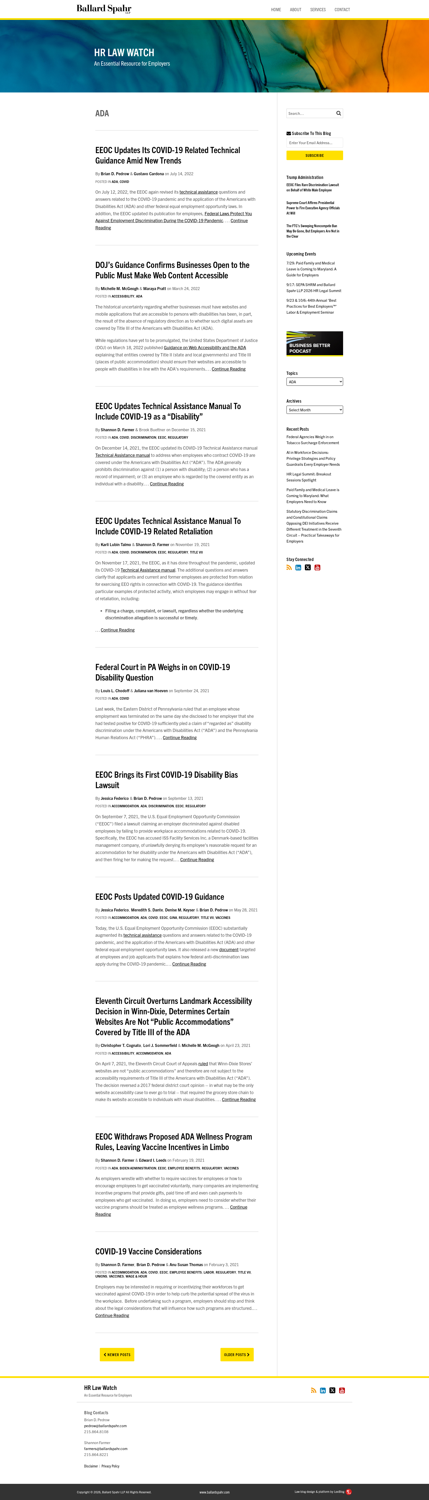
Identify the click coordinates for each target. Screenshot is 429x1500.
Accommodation (125, 806)
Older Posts (235, 1354)
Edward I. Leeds (152, 1159)
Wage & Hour (136, 1276)
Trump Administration (304, 177)
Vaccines (222, 917)
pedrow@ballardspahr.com (105, 1425)
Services (318, 9)
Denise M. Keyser (180, 909)
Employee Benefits (184, 1168)
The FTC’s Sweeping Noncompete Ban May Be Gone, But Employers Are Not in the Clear (312, 230)
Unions (101, 1276)
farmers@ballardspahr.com (105, 1448)
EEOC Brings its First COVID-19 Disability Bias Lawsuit (166, 779)
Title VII (196, 552)
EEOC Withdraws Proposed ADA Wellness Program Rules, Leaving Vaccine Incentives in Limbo (173, 1141)
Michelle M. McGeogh (120, 288)
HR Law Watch (124, 51)
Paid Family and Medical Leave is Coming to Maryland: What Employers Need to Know (312, 495)
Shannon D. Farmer (117, 429)
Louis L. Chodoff (115, 690)
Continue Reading (229, 369)
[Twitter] (308, 567)
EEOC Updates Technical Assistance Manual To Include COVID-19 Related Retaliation (168, 525)
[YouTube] (317, 567)
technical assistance (198, 192)
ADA (115, 181)
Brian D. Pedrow (115, 173)
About (295, 9)
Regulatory (178, 437)
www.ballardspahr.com (215, 1492)
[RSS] (289, 567)
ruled (203, 1063)
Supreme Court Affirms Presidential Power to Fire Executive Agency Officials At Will (313, 207)
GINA (173, 917)
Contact (342, 9)
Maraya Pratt (154, 288)
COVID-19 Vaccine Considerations (148, 1250)
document (229, 949)
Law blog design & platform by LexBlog (320, 1491)
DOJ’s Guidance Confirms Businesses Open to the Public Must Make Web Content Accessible (172, 269)
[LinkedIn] (298, 567)
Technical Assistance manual (122, 455)
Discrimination (143, 437)
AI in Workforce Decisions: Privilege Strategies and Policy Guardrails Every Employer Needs (313, 458)
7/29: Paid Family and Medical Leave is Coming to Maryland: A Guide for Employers (311, 268)
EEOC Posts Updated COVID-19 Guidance (159, 896)
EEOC (162, 437)
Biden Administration (138, 1168)
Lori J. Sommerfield (160, 1045)
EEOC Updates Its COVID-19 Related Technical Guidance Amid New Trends (167, 154)
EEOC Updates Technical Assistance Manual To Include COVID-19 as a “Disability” (168, 410)
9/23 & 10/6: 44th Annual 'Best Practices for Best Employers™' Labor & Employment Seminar (311, 306)
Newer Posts (119, 1354)
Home (276, 9)
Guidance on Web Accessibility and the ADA (205, 347)
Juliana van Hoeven (151, 690)
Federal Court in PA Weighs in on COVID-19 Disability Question (162, 671)
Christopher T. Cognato (121, 1045)
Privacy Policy (110, 1465)
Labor (209, 1272)
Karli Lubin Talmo (116, 544)
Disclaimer (91, 1465)
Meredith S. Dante (147, 909)
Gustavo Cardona (149, 173)
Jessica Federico (115, 798)
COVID (124, 181)
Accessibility (123, 296)
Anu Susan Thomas (186, 1264)
